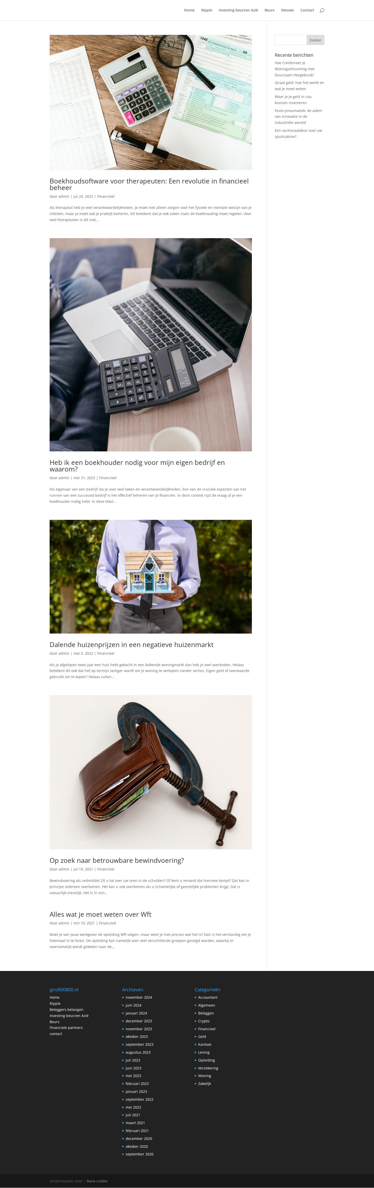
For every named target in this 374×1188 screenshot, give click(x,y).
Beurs (270, 10)
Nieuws (287, 10)
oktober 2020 (137, 1146)
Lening (204, 1052)
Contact (307, 10)
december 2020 (139, 1138)
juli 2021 (133, 1114)
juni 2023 (133, 1068)
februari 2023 (137, 1083)
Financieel (105, 196)
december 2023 (139, 1021)
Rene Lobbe (97, 1181)
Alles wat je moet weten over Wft (100, 914)
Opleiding (206, 1060)
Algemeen (206, 1005)
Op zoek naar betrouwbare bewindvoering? (117, 860)
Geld (202, 1036)
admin (64, 196)
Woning (204, 1075)
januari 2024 (136, 1013)
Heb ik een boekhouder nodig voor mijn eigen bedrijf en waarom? (137, 466)
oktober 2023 (137, 1036)
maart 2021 (135, 1122)
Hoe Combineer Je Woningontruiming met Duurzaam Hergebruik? (294, 68)
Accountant (208, 997)
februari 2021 (137, 1130)
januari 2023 (136, 1091)
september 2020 (139, 1154)
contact (56, 1033)
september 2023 (139, 1044)
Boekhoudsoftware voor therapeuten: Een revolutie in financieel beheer (149, 184)
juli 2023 (133, 1060)
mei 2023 (133, 1075)
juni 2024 (133, 1005)
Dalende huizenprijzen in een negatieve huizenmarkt (131, 644)
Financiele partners (66, 1027)
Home (189, 10)
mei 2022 (133, 1107)
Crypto (203, 1021)
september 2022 (139, 1099)
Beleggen (206, 1013)
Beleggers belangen (66, 1009)
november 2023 (139, 1028)
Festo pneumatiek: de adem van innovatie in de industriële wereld (298, 116)
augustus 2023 (138, 1052)
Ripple (206, 10)
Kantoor (205, 1044)
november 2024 (139, 997)
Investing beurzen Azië (238, 10)
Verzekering (208, 1068)
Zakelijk (204, 1083)
